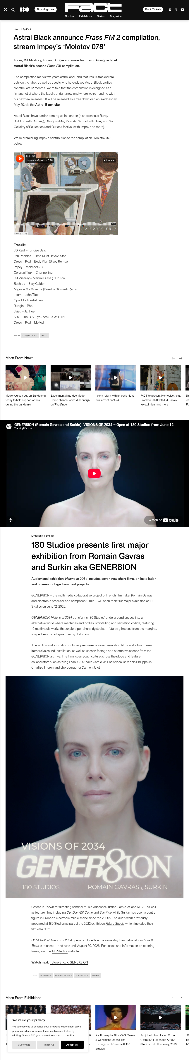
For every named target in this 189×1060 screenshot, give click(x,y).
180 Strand (24, 9)
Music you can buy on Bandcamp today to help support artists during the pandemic (26, 400)
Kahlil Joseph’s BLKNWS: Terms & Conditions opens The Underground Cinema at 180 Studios (115, 1041)
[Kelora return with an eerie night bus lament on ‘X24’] (115, 377)
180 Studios (60, 951)
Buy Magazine (45, 9)
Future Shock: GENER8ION (69, 962)
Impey (45, 335)
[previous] (173, 358)
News (17, 29)
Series (100, 16)
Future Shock (115, 923)
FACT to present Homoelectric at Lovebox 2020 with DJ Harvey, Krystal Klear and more (160, 400)
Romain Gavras (63, 975)
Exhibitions (85, 16)
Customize (24, 1044)
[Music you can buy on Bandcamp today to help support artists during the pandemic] (26, 377)
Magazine (116, 16)
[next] (180, 358)
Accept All (72, 1044)
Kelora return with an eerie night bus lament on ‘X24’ (114, 398)
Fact (28, 29)
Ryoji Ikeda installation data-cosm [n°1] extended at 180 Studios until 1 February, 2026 (158, 1039)
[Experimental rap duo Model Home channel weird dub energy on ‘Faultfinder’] (71, 377)
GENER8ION (45, 975)
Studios (69, 16)
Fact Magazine (93, 7)
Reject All (48, 1044)
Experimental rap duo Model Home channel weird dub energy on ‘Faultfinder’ (70, 400)
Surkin (95, 975)
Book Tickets (153, 9)
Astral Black (23, 65)
